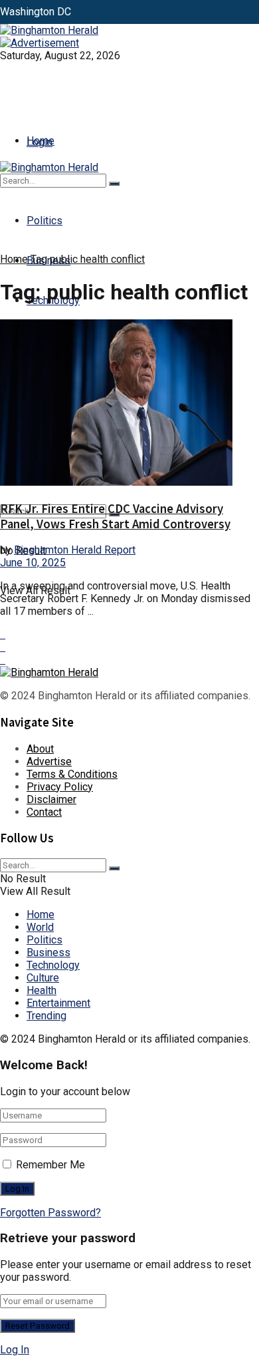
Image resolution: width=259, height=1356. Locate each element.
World (40, 927)
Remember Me (50, 1164)
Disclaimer (51, 799)
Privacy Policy (60, 786)
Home (40, 140)
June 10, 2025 (33, 562)
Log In (14, 1349)
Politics (44, 220)
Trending (46, 1015)
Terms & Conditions (72, 774)
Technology (53, 965)
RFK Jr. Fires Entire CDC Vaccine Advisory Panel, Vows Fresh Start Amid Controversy (115, 516)
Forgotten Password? (50, 1212)
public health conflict (97, 259)
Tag (39, 259)
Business (48, 952)
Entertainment (58, 1003)
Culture (43, 977)
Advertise (49, 761)
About (40, 749)
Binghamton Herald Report (74, 550)
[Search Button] (114, 184)
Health (41, 990)
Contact (44, 812)
